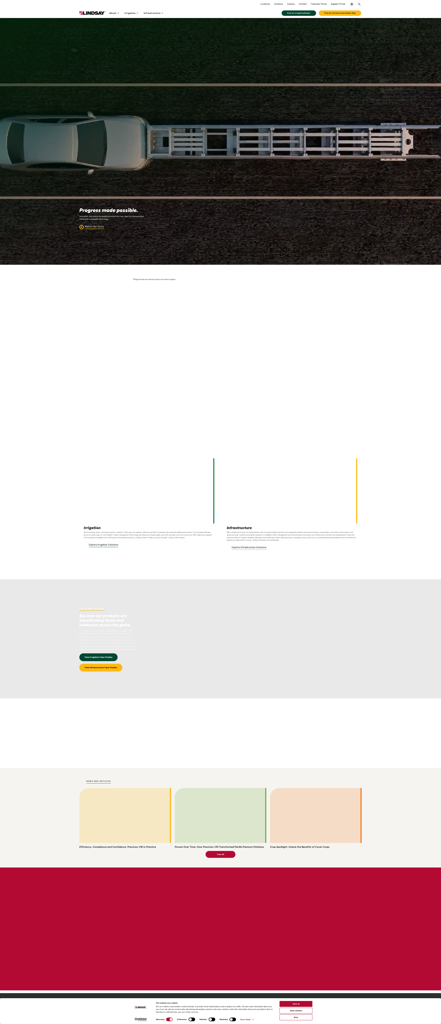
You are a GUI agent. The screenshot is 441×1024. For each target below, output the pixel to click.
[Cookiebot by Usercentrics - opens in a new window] (141, 1019)
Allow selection (296, 1011)
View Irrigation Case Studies (98, 657)
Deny (296, 1017)
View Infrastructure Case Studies (101, 667)
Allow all (296, 1004)
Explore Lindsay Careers (100, 937)
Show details (245, 1019)
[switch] (192, 1019)
